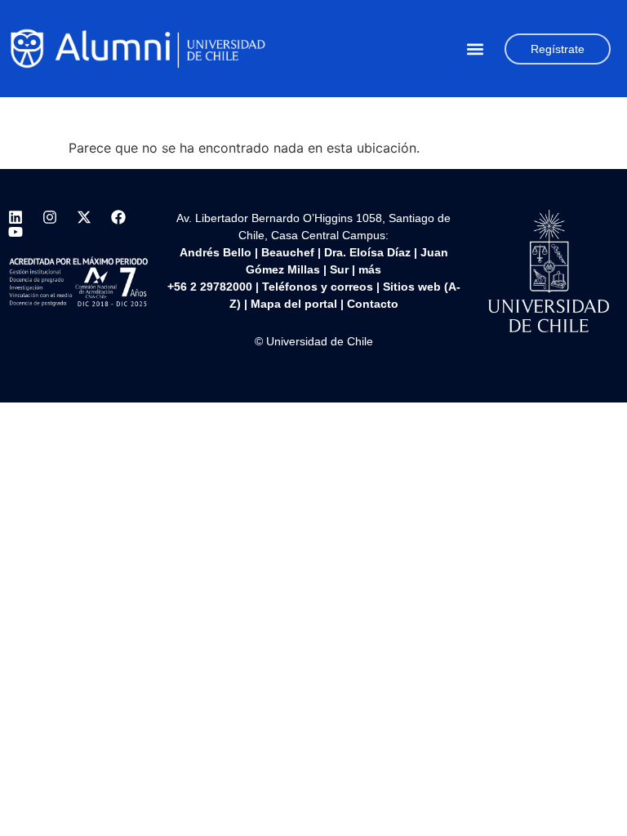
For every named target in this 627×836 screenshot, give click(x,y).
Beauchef (287, 252)
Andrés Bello (215, 252)
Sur (339, 269)
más (369, 269)
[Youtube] (15, 232)
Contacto (372, 303)
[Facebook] (118, 217)
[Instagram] (49, 217)
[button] (474, 48)
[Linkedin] (15, 217)
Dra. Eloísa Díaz (367, 252)
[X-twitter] (84, 217)
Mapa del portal (294, 303)
